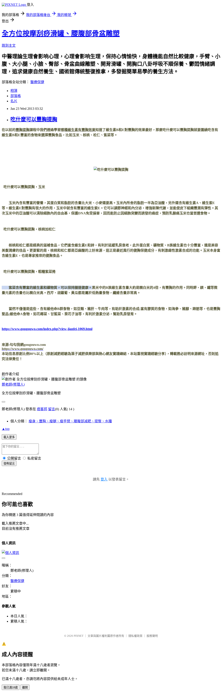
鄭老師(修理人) (13, 384)
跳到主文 (9, 45)
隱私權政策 (135, 635)
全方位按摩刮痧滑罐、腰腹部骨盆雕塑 (61, 33)
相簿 (13, 91)
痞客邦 (42, 409)
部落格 (15, 96)
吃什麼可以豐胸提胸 (33, 119)
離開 (25, 687)
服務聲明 (152, 635)
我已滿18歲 (10, 687)
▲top (6, 429)
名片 (13, 101)
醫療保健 (37, 82)
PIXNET (78, 635)
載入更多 (9, 437)
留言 (51, 409)
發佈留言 (9, 463)
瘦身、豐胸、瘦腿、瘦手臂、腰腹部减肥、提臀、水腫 (70, 421)
